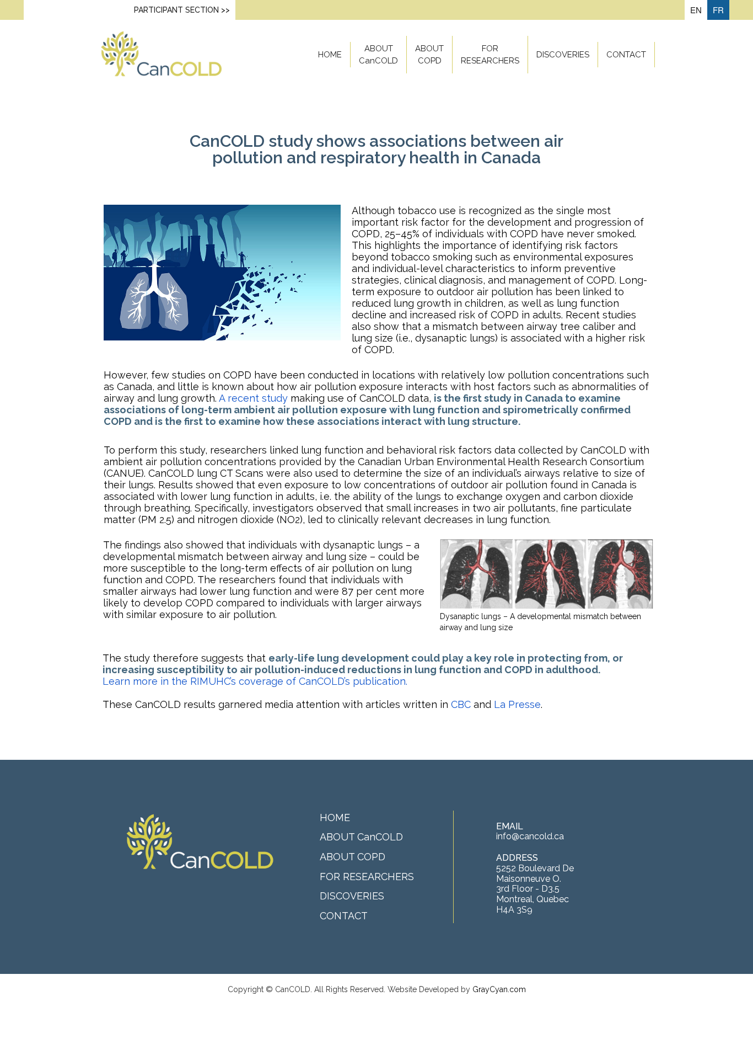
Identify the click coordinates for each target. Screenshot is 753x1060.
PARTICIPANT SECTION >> (182, 10)
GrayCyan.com (499, 989)
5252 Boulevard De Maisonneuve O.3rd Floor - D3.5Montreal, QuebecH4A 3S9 (535, 889)
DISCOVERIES (562, 55)
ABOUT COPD (429, 55)
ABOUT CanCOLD (378, 55)
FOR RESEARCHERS (490, 55)
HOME (330, 55)
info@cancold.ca (530, 836)
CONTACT (626, 55)
